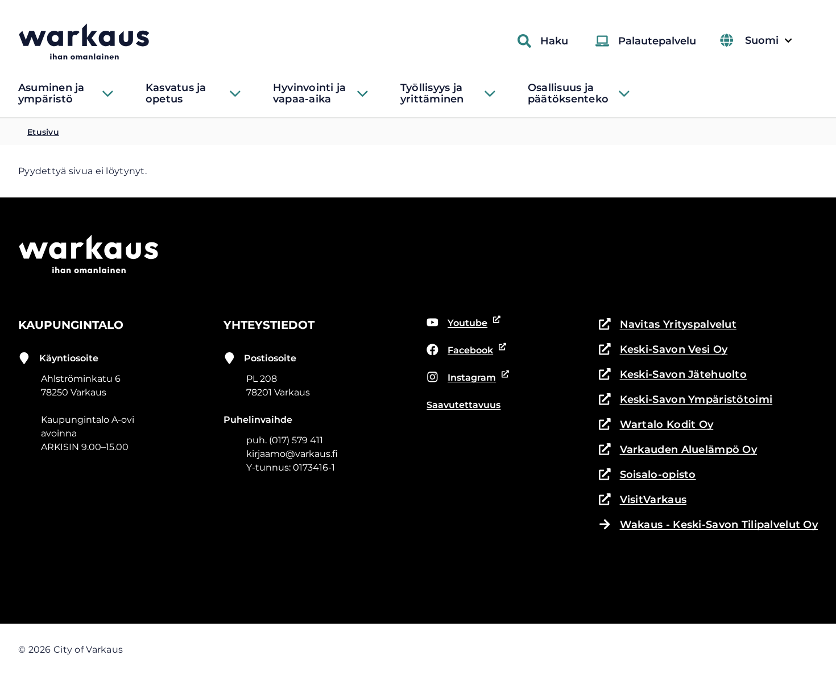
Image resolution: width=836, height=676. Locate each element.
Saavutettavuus (463, 404)
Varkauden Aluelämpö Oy (678, 450)
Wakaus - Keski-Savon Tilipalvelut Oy (719, 524)
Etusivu (43, 132)
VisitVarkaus (642, 500)
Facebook (465, 351)
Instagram (465, 378)
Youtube (464, 324)
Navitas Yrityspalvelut (667, 325)
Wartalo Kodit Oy (656, 425)
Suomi (768, 40)
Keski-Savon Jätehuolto (673, 375)
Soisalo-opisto (647, 475)
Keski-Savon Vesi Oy (663, 350)
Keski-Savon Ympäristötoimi (685, 400)
